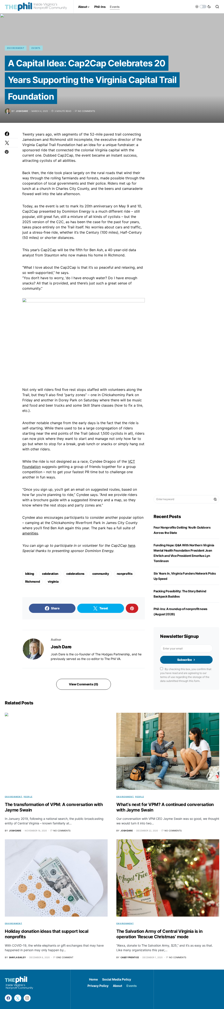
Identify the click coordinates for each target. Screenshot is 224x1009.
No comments (86, 111)
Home (93, 979)
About (117, 986)
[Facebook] (8, 998)
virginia (53, 581)
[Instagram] (27, 998)
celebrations (75, 573)
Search (215, 499)
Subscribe (184, 659)
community (100, 573)
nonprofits (125, 573)
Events (36, 48)
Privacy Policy (98, 986)
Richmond (32, 581)
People (28, 796)
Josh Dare (61, 646)
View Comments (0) (83, 684)
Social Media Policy (116, 979)
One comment (64, 957)
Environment (15, 48)
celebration (50, 573)
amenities (30, 533)
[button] (203, 6)
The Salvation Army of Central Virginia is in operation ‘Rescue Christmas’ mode (159, 934)
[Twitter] (17, 998)
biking (29, 573)
